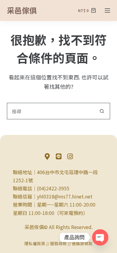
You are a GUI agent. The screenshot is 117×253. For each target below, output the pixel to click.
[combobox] (50, 111)
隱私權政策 (34, 243)
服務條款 (58, 243)
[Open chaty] (100, 237)
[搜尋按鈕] (102, 111)
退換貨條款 (82, 243)
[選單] (107, 10)
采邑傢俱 (22, 10)
